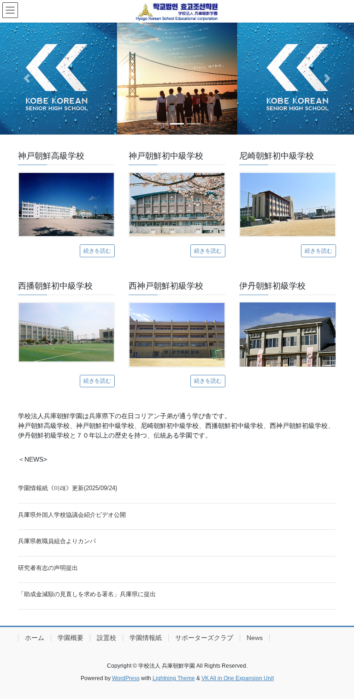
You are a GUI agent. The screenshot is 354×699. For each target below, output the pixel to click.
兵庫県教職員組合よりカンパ (57, 541)
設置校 (106, 637)
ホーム (34, 637)
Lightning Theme (174, 678)
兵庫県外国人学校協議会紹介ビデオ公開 (72, 514)
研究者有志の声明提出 (48, 567)
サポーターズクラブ (204, 637)
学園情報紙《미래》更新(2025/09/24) (67, 488)
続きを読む (97, 251)
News (255, 637)
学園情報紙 (146, 637)
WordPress (126, 678)
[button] (26, 79)
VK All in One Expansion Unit (237, 678)
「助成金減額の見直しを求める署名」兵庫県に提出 (87, 594)
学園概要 (70, 637)
